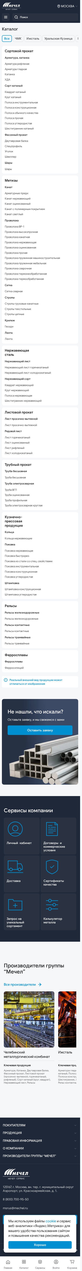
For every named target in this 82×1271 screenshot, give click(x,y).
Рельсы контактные (17, 631)
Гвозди (9, 326)
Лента (8, 339)
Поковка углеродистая (19, 576)
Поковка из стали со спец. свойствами (28, 561)
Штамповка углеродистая (21, 594)
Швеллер (10, 156)
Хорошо (40, 1245)
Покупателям (14, 1125)
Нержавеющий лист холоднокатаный (28, 372)
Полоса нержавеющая (18, 395)
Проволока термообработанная (24, 279)
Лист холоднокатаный (18, 453)
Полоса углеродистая (18, 123)
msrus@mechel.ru (15, 1208)
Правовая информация (22, 1141)
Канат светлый (14, 214)
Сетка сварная (14, 291)
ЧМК (18, 39)
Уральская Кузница (58, 39)
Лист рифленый (14, 448)
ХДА (7, 79)
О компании (13, 1148)
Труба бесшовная (15, 477)
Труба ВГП (11, 489)
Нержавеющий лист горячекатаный (27, 367)
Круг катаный (13, 97)
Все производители (20, 984)
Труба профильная (16, 500)
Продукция (12, 1133)
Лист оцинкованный (17, 442)
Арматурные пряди (16, 193)
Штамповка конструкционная (23, 589)
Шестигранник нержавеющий (23, 400)
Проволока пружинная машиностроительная (32, 258)
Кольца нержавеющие (18, 538)
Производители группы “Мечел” (29, 1156)
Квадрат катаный (15, 92)
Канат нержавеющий (18, 198)
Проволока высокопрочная (21, 232)
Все (7, 39)
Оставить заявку (40, 730)
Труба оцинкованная (17, 495)
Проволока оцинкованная (20, 247)
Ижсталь (33, 39)
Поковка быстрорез (17, 556)
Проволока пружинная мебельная (25, 263)
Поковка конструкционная (21, 571)
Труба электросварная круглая (24, 505)
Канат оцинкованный (18, 203)
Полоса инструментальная (21, 102)
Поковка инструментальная (22, 566)
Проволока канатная (17, 237)
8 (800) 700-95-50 (16, 1199)
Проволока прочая (16, 253)
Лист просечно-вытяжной (21, 425)
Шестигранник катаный (19, 128)
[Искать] (16, 17)
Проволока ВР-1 (14, 226)
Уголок (9, 151)
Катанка (10, 74)
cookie (51, 1221)
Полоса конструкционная (20, 107)
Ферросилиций (14, 667)
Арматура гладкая (16, 69)
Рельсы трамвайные (17, 643)
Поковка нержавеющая (19, 550)
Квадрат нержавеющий (19, 385)
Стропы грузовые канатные (22, 303)
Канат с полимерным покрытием (25, 209)
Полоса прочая (14, 118)
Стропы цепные (14, 314)
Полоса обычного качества (21, 113)
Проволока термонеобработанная (26, 273)
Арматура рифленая (17, 63)
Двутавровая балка (16, 141)
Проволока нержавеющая (20, 242)
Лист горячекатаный (17, 437)
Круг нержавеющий (17, 390)
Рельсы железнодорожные (21, 618)
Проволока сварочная (18, 268)
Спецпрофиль (13, 146)
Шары (8, 169)
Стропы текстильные (18, 309)
